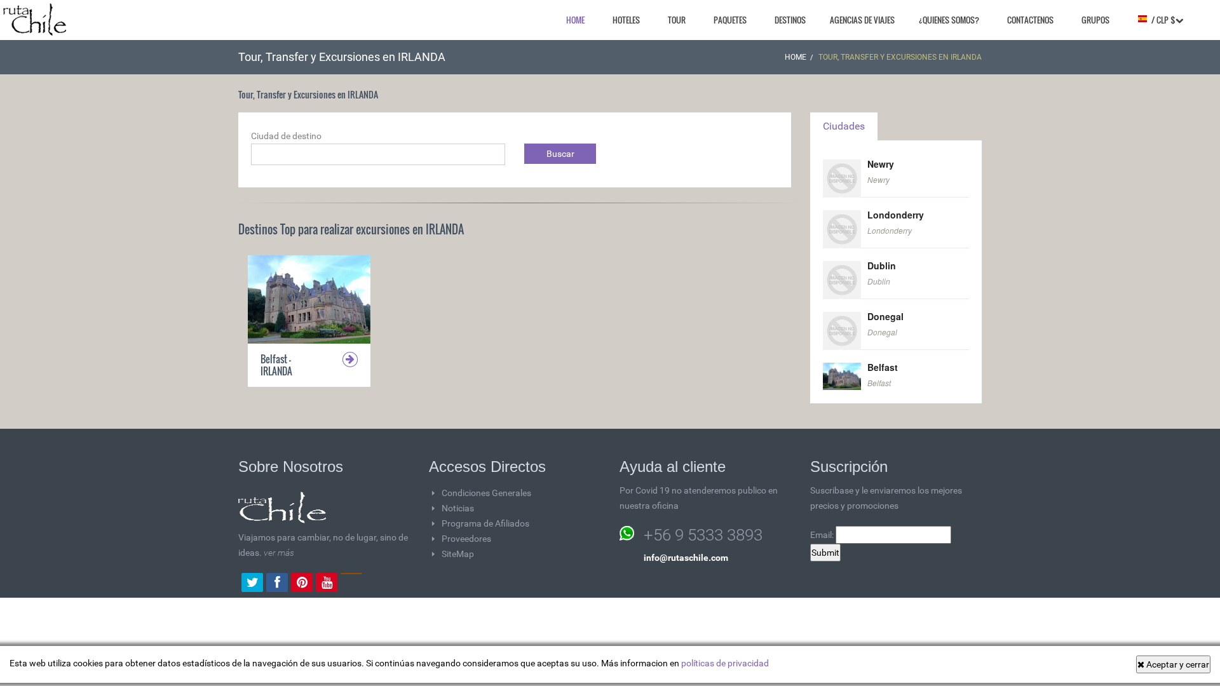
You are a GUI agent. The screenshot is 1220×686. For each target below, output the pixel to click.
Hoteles (626, 19)
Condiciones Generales (486, 493)
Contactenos (1030, 19)
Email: (823, 535)
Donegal (885, 316)
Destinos (790, 19)
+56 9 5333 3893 (703, 534)
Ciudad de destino (286, 136)
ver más (279, 553)
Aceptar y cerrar (1176, 664)
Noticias (458, 508)
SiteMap (458, 554)
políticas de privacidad (725, 663)
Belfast (882, 367)
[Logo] (34, 19)
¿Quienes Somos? (949, 19)
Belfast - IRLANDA (276, 365)
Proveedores (466, 539)
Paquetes (730, 19)
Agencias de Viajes (862, 19)
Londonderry (895, 214)
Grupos (1095, 19)
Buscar (560, 154)
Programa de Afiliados (485, 523)
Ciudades (844, 126)
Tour (677, 19)
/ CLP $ (1162, 19)
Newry (880, 164)
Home (575, 19)
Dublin (881, 265)
